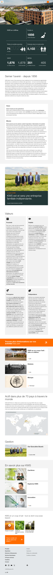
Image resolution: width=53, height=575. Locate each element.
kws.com (20, 342)
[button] (9, 526)
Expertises (7, 551)
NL (5, 572)
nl (40, 2)
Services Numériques (10, 555)
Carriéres (7, 559)
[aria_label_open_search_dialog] (45, 2)
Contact (7, 562)
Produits (7, 548)
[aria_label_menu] (51, 2)
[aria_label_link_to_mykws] (48, 2)
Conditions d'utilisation (31, 555)
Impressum (28, 551)
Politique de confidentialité (31, 553)
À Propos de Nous (9, 557)
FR (7, 572)
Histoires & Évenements (11, 553)
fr (42, 2)
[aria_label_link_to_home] (2, 1)
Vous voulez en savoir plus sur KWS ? (11, 539)
